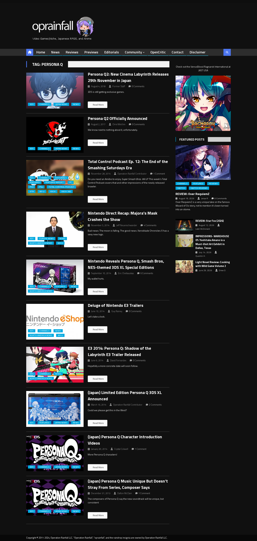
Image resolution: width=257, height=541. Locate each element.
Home (40, 52)
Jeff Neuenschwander (126, 225)
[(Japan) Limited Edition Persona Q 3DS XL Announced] (55, 409)
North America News (41, 243)
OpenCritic (158, 52)
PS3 (31, 187)
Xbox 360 (66, 191)
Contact (178, 52)
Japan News (61, 104)
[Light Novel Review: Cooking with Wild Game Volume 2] (184, 266)
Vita (32, 191)
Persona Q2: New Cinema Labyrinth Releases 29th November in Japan (128, 77)
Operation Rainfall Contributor (132, 173)
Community (133, 52)
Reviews (72, 52)
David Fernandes (118, 360)
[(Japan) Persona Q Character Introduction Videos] (55, 453)
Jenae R (204, 198)
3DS (32, 104)
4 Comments (150, 225)
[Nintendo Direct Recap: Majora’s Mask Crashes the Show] (55, 229)
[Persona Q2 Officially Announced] (55, 135)
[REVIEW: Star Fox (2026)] (184, 225)
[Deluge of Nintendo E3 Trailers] (55, 322)
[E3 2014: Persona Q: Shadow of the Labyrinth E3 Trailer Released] (55, 365)
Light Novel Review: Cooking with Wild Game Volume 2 (212, 264)
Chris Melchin (118, 124)
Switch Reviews (199, 188)
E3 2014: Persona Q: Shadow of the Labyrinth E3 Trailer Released (119, 351)
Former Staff (118, 86)
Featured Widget (54, 182)
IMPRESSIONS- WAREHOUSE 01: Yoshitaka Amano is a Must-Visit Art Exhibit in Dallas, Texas (212, 242)
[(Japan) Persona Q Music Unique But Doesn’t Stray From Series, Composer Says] (55, 497)
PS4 (41, 187)
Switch (181, 188)
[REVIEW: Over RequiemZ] (203, 162)
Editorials (111, 52)
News (55, 52)
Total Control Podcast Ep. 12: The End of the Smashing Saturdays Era (128, 164)
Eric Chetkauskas (126, 273)
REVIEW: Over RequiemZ (192, 193)
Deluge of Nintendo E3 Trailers (115, 305)
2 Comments (155, 404)
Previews (91, 52)
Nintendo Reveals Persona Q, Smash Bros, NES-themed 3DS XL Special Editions (126, 264)
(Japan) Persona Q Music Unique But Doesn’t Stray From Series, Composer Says (128, 484)
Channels (44, 104)
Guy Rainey (116, 311)
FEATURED (35, 182)
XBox (53, 191)
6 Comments (146, 273)
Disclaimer (197, 52)
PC (70, 182)
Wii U (42, 191)
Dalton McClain (124, 493)
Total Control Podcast (61, 187)
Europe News (46, 238)
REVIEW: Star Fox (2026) (209, 221)
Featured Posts (191, 139)
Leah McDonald (202, 229)
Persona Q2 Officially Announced (117, 118)
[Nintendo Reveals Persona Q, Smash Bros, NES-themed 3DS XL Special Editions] (55, 277)
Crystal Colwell (121, 449)
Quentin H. (200, 256)
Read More (98, 104)
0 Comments (138, 86)
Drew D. (222, 270)
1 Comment (159, 173)
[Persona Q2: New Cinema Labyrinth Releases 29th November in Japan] (55, 91)
